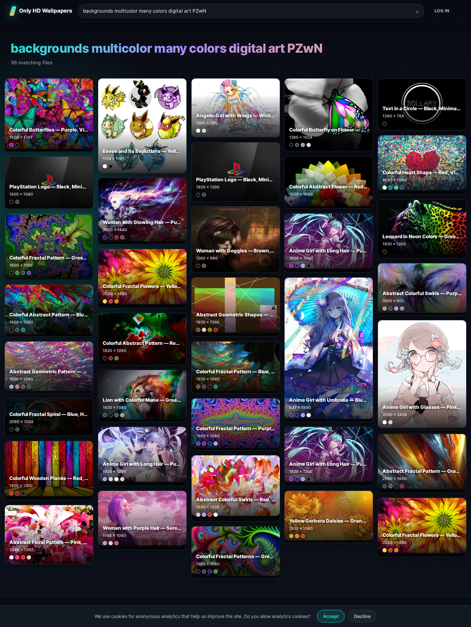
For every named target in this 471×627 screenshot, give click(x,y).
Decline (362, 616)
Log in (442, 10)
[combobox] (247, 11)
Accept (331, 616)
